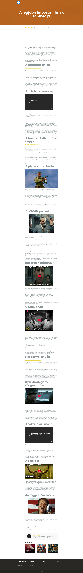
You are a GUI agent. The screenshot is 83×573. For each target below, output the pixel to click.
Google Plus (32, 565)
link (42, 565)
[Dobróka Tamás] (18, 2)
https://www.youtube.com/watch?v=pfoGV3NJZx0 (33, 360)
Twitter (31, 563)
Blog (65, 2)
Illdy (42, 571)
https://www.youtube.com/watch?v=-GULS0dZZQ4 (33, 68)
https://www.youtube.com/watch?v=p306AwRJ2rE (32, 144)
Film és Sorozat (39, 27)
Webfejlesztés (20, 565)
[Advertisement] (41, 35)
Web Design (19, 563)
